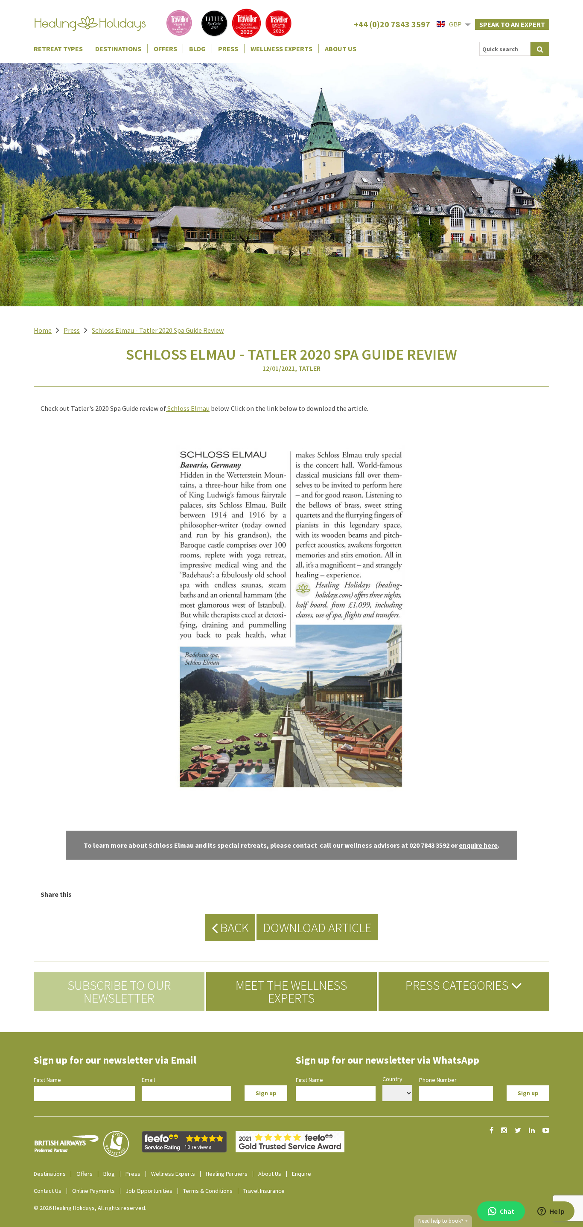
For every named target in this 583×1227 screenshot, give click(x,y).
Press (228, 48)
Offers (165, 48)
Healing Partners (227, 1174)
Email (148, 1080)
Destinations (118, 48)
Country (392, 1079)
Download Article (317, 927)
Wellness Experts (281, 48)
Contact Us (47, 1191)
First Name (47, 1080)
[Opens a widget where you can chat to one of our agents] (551, 1212)
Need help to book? (443, 1220)
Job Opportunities (148, 1191)
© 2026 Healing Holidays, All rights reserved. (90, 1208)
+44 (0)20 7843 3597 (392, 24)
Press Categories (458, 985)
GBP (455, 24)
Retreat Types (58, 48)
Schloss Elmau (188, 408)
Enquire (301, 1174)
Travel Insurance (264, 1191)
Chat (507, 1211)
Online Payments (93, 1191)
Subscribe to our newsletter (119, 991)
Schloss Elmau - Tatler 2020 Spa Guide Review (158, 330)
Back (233, 927)
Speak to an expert (512, 24)
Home (43, 330)
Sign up (266, 1093)
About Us (340, 48)
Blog (197, 48)
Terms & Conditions (208, 1191)
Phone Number (438, 1080)
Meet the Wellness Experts (291, 991)
